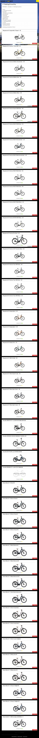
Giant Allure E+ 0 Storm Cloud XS (10, 529)
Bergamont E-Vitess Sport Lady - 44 (11, 405)
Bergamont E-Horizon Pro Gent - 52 (11, 233)
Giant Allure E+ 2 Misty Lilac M (10, 654)
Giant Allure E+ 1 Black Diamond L (11, 545)
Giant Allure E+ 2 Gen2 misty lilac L (11, 607)
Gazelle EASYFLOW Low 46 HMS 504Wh (12, 451)
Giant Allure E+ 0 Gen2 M (9, 483)
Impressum (25, 736)
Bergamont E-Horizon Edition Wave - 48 (12, 92)
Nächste (22, 732)
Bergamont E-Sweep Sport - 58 (10, 326)
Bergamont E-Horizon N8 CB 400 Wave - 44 (13, 217)
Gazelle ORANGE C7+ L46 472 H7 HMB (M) (13, 467)
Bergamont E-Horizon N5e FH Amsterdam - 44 (14, 139)
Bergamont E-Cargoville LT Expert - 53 (12, 30)
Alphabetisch (9, 27)
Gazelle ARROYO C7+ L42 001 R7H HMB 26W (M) (14, 420)
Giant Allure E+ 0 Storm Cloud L (10, 498)
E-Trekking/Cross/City (9, 4)
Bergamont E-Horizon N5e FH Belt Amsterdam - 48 (15, 155)
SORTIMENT (4, 6)
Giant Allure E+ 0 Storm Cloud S (10, 514)
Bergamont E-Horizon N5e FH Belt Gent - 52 (13, 170)
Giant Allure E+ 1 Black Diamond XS (11, 576)
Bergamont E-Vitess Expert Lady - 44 (11, 373)
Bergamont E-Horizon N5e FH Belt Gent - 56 (13, 186)
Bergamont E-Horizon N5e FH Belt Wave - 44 (13, 202)
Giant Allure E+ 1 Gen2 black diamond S (12, 592)
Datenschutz (19, 736)
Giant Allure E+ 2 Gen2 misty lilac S (11, 623)
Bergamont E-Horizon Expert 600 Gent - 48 (13, 108)
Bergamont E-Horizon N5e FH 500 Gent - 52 (13, 124)
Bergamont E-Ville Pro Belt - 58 (10, 358)
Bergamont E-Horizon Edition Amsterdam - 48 (14, 61)
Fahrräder (10, 6)
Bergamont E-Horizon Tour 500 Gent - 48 (12, 264)
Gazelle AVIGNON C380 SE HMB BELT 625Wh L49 (14, 436)
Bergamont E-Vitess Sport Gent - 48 (11, 389)
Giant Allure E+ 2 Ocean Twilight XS (11, 701)
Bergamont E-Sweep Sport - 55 (10, 311)
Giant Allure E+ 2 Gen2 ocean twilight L (12, 638)
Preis (14, 27)
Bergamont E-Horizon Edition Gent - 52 (12, 77)
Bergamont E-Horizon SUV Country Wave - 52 (13, 248)
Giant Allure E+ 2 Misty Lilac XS (10, 670)
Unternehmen (14, 736)
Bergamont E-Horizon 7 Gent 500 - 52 (12, 46)
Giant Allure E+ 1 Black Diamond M (11, 560)
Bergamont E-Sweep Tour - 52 (10, 342)
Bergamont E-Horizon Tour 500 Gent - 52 (12, 280)
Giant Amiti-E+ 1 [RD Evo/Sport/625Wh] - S (13, 716)
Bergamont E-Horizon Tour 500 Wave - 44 (13, 295)
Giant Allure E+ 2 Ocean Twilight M (11, 685)
